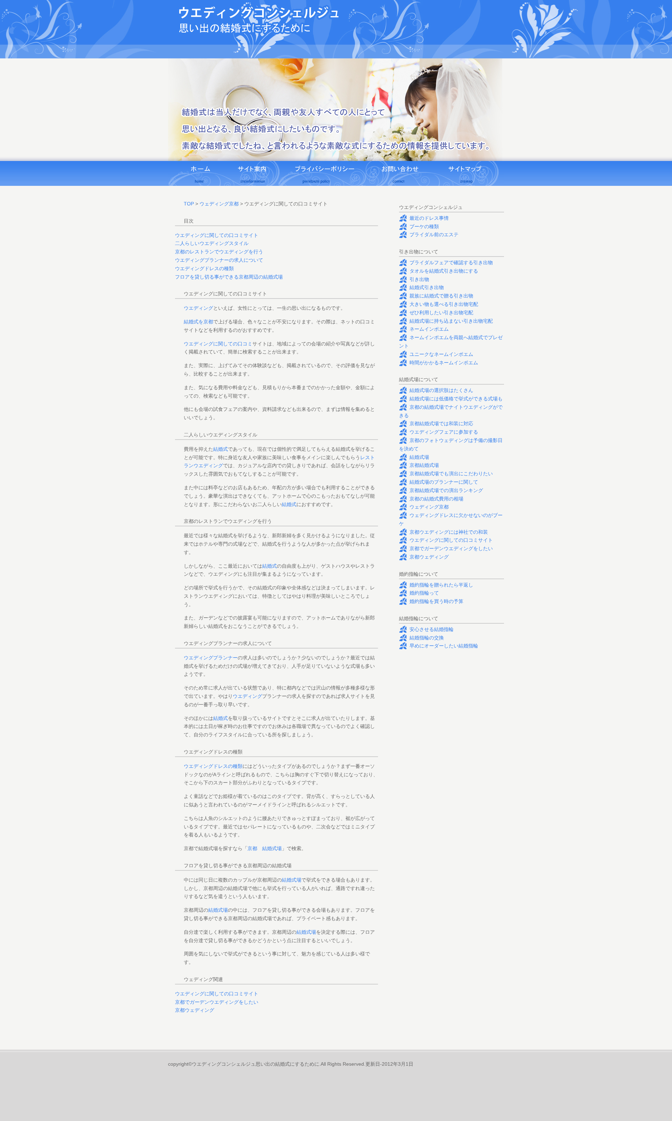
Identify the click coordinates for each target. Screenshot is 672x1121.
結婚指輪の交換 (427, 637)
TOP (189, 203)
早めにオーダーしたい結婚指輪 (444, 646)
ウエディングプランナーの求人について (219, 260)
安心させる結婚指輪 (432, 629)
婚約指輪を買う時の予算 (436, 601)
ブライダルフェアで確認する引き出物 (451, 262)
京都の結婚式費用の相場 (436, 499)
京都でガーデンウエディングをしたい (216, 1002)
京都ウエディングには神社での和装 (449, 532)
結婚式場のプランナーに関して (444, 482)
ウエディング (198, 308)
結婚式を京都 (198, 321)
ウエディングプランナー (211, 657)
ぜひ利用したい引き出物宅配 (441, 312)
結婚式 (220, 449)
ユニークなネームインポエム (441, 354)
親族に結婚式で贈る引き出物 (441, 296)
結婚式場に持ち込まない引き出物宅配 (451, 321)
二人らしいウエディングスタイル (211, 243)
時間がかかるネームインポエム (444, 362)
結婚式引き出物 (427, 287)
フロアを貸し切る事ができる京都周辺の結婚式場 (229, 277)
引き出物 (419, 279)
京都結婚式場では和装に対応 (441, 423)
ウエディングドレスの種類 (204, 268)
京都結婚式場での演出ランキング (446, 490)
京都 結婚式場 (264, 848)
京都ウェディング (194, 1010)
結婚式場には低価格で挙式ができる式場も (456, 398)
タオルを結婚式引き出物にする (444, 271)
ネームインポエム (429, 329)
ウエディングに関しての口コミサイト (216, 235)
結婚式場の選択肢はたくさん (441, 390)
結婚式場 (291, 880)
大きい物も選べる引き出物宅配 (444, 304)
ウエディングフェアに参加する (444, 432)
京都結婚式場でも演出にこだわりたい (451, 473)
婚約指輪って (424, 593)
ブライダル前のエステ (434, 234)
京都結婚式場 (424, 465)
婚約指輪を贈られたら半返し (441, 585)
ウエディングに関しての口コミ (218, 343)
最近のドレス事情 (429, 218)
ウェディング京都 (219, 203)
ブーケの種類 (424, 226)
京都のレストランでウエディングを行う (219, 251)
